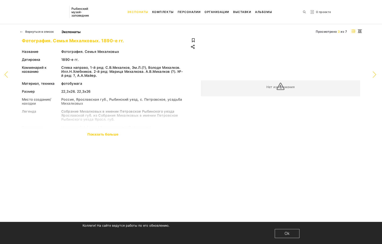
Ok (287, 233)
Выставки (242, 12)
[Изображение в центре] (360, 31)
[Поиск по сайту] (304, 12)
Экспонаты (137, 12)
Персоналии (189, 12)
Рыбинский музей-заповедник (80, 12)
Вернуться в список (39, 31)
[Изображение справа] (353, 31)
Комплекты (163, 12)
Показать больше (102, 134)
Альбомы (263, 12)
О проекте (323, 12)
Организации (217, 12)
